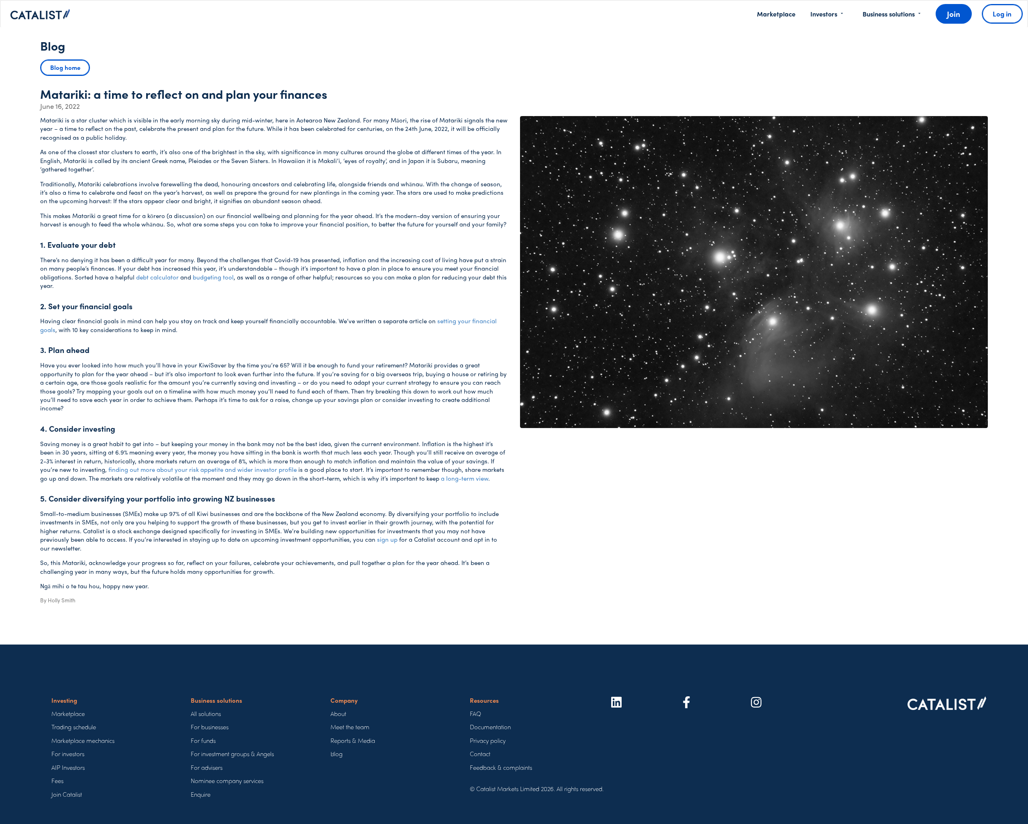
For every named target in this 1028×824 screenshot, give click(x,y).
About (338, 714)
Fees (57, 781)
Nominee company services (227, 781)
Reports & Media (352, 740)
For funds (203, 740)
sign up (387, 539)
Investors (823, 13)
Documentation (490, 727)
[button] (65, 67)
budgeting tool (213, 277)
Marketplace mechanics (82, 740)
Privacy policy (488, 740)
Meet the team (349, 727)
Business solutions (889, 13)
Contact (480, 754)
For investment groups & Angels (232, 754)
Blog (336, 754)
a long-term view (464, 478)
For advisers (206, 767)
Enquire (200, 794)
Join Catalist (66, 794)
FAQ (475, 714)
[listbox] (826, 13)
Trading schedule (73, 727)
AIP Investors (68, 767)
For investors (67, 754)
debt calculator (157, 277)
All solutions (206, 714)
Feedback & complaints (501, 767)
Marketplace (776, 13)
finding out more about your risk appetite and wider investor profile (202, 469)
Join (953, 13)
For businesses (209, 727)
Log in (1002, 13)
